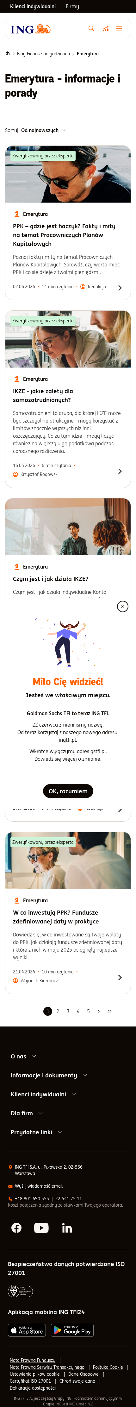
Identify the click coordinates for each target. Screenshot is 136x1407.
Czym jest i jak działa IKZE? (51, 578)
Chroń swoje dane (77, 1381)
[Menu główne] (121, 28)
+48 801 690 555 (32, 1199)
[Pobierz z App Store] (27, 1330)
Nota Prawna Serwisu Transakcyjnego (47, 1367)
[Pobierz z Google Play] (72, 1330)
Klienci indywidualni (38, 1094)
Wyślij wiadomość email (39, 1186)
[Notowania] (105, 28)
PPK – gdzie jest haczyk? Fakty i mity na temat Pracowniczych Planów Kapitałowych (64, 234)
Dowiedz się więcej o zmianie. (68, 759)
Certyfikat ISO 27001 (30, 1381)
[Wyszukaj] (91, 28)
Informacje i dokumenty (44, 1075)
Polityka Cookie (108, 1367)
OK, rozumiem (68, 791)
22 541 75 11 (68, 1199)
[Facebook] (17, 1228)
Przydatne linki (31, 1132)
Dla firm (22, 1113)
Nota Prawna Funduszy (32, 1360)
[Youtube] (42, 1228)
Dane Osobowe (83, 1374)
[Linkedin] (67, 1228)
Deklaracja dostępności (33, 1388)
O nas (18, 1056)
